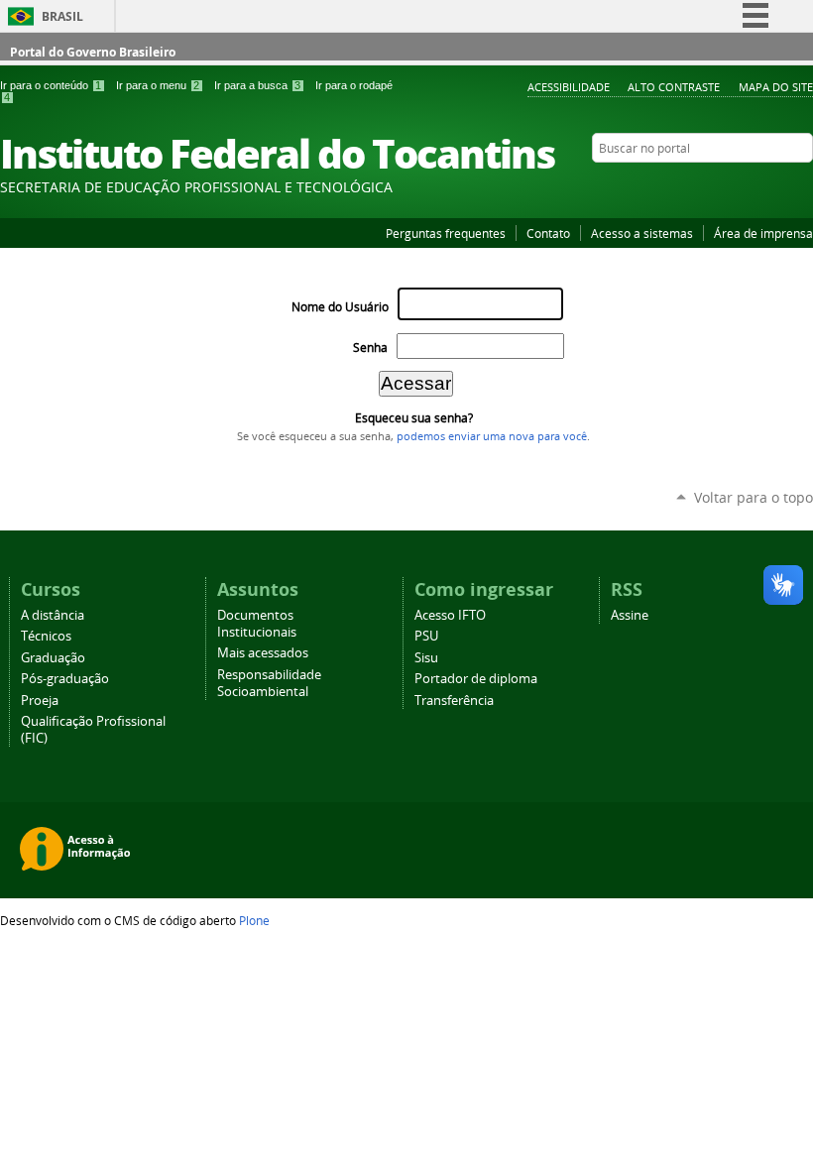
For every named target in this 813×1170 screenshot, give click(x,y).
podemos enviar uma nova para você (492, 436)
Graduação (53, 657)
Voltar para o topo (753, 497)
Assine (629, 615)
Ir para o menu (157, 85)
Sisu (426, 657)
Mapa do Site (776, 86)
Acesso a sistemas (642, 233)
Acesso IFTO (450, 615)
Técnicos (46, 636)
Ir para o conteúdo (50, 85)
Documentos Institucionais (256, 624)
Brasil (62, 16)
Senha (370, 347)
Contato (548, 233)
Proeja (39, 700)
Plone (254, 920)
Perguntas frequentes (446, 233)
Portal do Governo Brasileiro (92, 52)
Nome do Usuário (340, 306)
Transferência (454, 700)
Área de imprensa (763, 233)
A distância (52, 615)
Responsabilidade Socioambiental (269, 683)
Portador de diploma (475, 678)
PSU (426, 636)
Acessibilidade (568, 86)
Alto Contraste (674, 86)
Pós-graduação (65, 678)
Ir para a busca (257, 85)
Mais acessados (262, 652)
